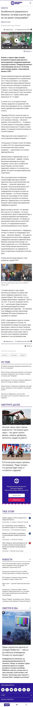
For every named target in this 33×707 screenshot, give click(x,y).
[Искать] (26, 704)
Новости (4, 8)
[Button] (8, 29)
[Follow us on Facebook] (3, 689)
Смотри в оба (10, 608)
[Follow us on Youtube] (11, 689)
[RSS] (24, 689)
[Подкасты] (28, 689)
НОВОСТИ (7, 559)
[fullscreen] (30, 47)
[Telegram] (16, 704)
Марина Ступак (6, 22)
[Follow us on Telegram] (20, 689)
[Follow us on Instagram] (15, 689)
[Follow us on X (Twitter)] (7, 689)
